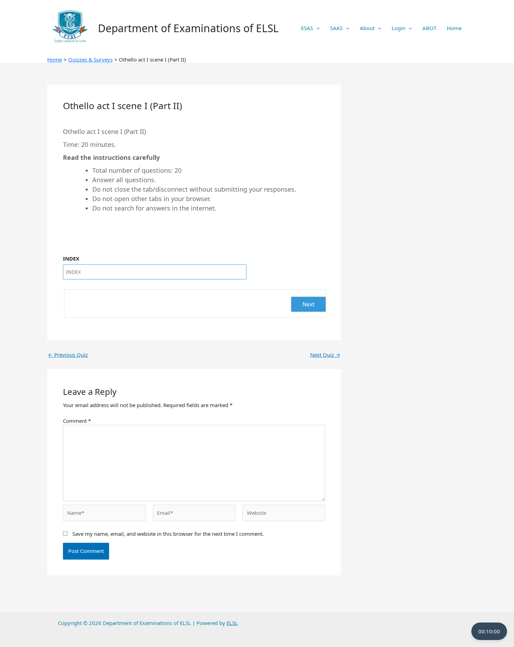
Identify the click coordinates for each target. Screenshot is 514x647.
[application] (316, 28)
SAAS (336, 27)
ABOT (429, 27)
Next (308, 304)
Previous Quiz (68, 354)
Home (454, 27)
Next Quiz (325, 354)
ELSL (232, 622)
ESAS (307, 27)
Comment (77, 420)
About (367, 27)
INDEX (71, 258)
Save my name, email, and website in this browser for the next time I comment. (168, 533)
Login (398, 27)
